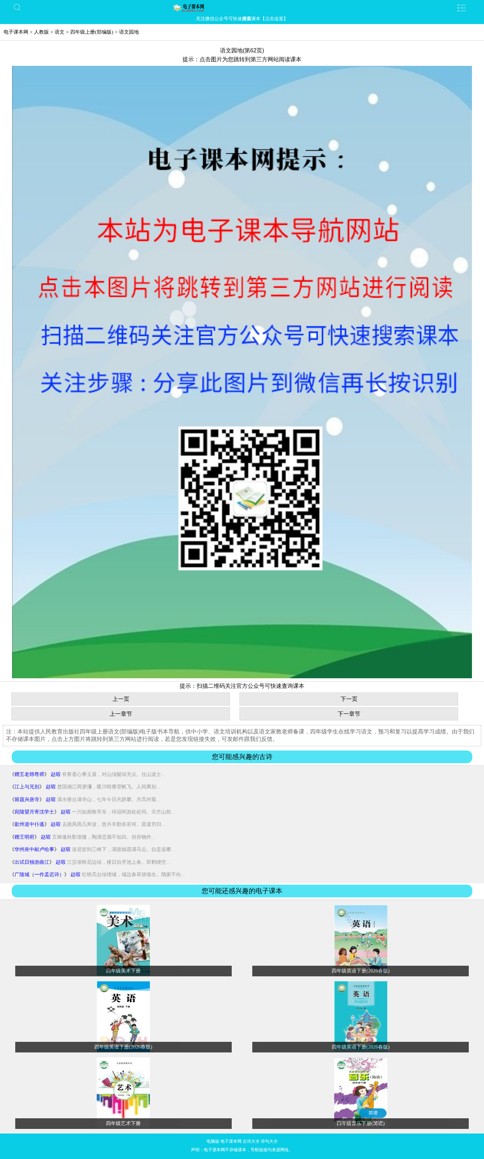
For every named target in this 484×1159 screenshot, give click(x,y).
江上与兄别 (27, 786)
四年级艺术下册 (123, 1123)
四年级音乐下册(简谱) (361, 1123)
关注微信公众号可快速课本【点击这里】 (242, 18)
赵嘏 (56, 774)
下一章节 (349, 714)
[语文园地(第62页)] (242, 676)
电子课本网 (16, 32)
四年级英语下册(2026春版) (361, 971)
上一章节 (120, 714)
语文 (59, 32)
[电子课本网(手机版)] (242, 8)
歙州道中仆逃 (29, 824)
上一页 (120, 699)
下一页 (349, 699)
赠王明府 (24, 837)
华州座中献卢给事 (34, 849)
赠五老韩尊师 (29, 774)
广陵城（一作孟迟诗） (39, 874)
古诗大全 (251, 1141)
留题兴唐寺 (27, 799)
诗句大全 (269, 1141)
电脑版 (213, 1141)
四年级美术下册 (123, 971)
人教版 (41, 32)
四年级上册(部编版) (91, 32)
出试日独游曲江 (32, 862)
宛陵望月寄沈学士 (34, 812)
